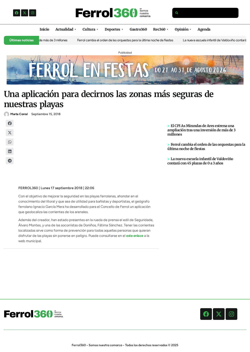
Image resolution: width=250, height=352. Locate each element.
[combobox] (205, 13)
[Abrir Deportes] (122, 29)
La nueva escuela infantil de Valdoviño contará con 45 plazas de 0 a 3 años (200, 161)
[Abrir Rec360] (167, 29)
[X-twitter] (24, 12)
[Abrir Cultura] (97, 29)
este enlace (134, 236)
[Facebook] (16, 12)
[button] (10, 123)
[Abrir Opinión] (190, 29)
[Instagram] (32, 12)
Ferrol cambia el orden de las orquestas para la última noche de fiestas (121, 40)
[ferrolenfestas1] (125, 83)
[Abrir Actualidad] (75, 29)
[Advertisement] (207, 225)
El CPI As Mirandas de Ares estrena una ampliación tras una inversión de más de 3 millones (201, 130)
